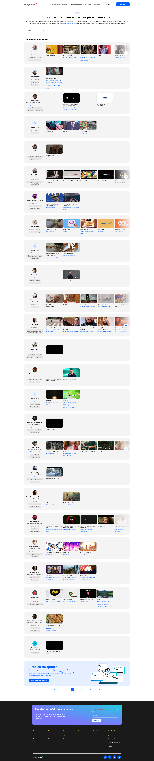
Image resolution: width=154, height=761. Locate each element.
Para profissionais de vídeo (78, 4)
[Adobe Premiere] (64, 33)
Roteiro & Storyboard (94, 4)
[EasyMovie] (30, 5)
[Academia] (48, 33)
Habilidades (29, 31)
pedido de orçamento (68, 23)
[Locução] (32, 33)
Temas (61, 31)
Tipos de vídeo (47, 31)
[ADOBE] (80, 33)
